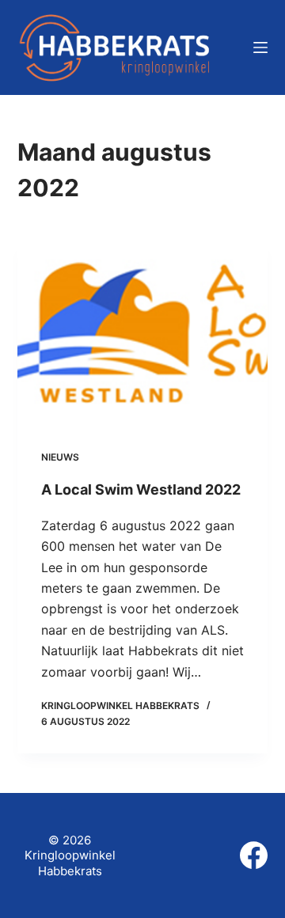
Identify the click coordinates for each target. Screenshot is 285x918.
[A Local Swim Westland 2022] (142, 331)
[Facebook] (254, 855)
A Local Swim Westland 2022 (141, 489)
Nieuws (60, 457)
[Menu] (260, 47)
